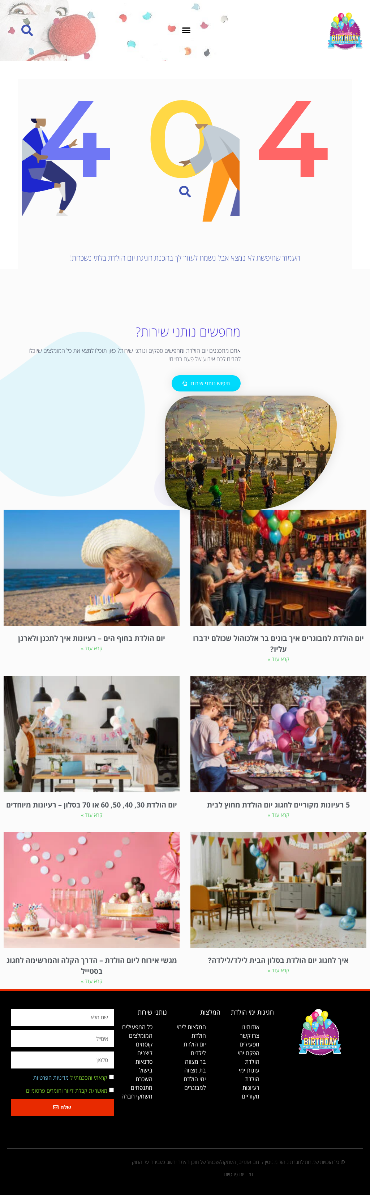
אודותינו (250, 1027)
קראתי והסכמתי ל (70, 1077)
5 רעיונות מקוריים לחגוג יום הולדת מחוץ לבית (278, 805)
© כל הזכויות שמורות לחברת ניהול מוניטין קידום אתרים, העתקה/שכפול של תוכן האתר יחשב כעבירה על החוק (238, 1161)
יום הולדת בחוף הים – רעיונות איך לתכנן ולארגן (91, 638)
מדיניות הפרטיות (51, 1077)
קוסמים (144, 1044)
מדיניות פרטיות (238, 1174)
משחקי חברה (136, 1096)
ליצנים (144, 1053)
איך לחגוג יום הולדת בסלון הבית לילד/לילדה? (278, 960)
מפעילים (249, 1044)
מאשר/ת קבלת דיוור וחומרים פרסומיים (66, 1090)
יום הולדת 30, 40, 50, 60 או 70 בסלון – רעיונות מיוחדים (91, 805)
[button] (186, 30)
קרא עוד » (278, 659)
